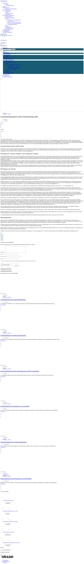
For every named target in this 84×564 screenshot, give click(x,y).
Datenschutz (6, 561)
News (4, 6)
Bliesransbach (6, 9)
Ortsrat (6, 12)
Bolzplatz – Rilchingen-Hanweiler (14, 23)
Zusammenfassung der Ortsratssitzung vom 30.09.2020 (10, 521)
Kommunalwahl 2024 (9, 27)
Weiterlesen (3, 304)
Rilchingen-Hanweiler (8, 15)
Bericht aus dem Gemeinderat (11, 8)
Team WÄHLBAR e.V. (8, 16)
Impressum (5, 560)
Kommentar (2, 252)
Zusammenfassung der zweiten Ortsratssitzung (13, 442)
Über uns (5, 3)
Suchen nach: (2, 48)
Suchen (13, 49)
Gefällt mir (2, 43)
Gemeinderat (6, 7)
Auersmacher (6, 29)
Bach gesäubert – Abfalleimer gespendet (8, 500)
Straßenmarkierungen (12, 24)
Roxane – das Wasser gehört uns (14, 22)
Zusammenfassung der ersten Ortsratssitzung (13, 299)
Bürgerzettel (8, 14)
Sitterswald (6, 31)
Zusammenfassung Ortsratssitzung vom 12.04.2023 (14, 406)
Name (1, 254)
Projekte (7, 18)
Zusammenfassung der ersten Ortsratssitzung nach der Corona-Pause (19, 371)
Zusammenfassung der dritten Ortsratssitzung (13, 335)
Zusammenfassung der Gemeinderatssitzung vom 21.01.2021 (11, 542)
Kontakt (5, 562)
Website (1, 258)
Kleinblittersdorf (7, 32)
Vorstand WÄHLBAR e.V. (9, 5)
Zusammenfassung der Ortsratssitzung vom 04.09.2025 (15, 478)
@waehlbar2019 (3, 40)
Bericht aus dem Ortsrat (10, 17)
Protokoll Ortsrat (9, 13)
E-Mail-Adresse (3, 256)
